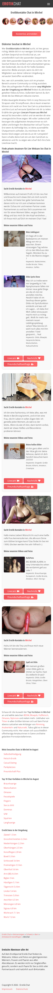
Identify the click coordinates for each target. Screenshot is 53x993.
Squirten (8, 818)
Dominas (8, 809)
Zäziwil (10, 834)
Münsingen (12, 904)
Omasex (5, 718)
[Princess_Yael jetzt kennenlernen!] (26, 168)
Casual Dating (10, 762)
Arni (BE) (11, 873)
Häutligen (11, 882)
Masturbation (10, 788)
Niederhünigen (14, 843)
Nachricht (32, 358)
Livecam (12, 358)
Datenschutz (22, 989)
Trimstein (11, 895)
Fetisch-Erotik (10, 758)
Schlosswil (12, 860)
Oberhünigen (13, 847)
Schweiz (29, 934)
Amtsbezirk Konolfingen (11, 937)
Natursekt (22, 727)
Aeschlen (11, 899)
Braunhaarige (10, 783)
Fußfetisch (43, 715)
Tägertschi (12, 886)
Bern (37, 934)
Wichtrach (12, 912)
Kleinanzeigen (18, 934)
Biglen (9, 878)
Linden (10, 891)
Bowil (9, 856)
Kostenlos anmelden (26, 33)
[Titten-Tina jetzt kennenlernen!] (26, 620)
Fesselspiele (9, 796)
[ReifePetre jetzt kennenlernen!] (26, 510)
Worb (9, 917)
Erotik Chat (6, 934)
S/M (5, 814)
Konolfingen (12, 852)
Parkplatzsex (9, 767)
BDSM (26, 715)
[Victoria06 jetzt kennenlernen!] (26, 387)
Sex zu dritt (9, 805)
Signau (10, 908)
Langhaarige (9, 822)
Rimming (40, 724)
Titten (4, 721)
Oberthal (11, 869)
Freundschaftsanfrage (19, 364)
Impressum (7, 989)
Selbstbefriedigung (12, 754)
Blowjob (34, 715)
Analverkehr (7, 727)
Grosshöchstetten (15, 839)
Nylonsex (14, 718)
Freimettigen (13, 865)
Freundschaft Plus (12, 771)
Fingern (7, 801)
